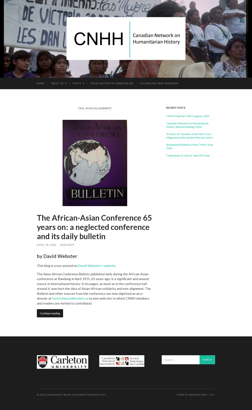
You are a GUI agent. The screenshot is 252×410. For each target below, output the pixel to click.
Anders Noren (198, 394)
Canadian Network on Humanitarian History (75, 394)
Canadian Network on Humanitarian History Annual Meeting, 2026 (187, 125)
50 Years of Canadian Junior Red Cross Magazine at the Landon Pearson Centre (189, 135)
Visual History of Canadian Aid (112, 83)
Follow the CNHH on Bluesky (159, 83)
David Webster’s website (96, 266)
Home (40, 83)
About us (57, 83)
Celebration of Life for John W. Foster (188, 155)
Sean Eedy (67, 244)
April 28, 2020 (46, 244)
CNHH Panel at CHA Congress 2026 (187, 116)
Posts (77, 83)
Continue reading (50, 313)
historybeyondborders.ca (70, 298)
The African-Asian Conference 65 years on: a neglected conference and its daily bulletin (94, 227)
